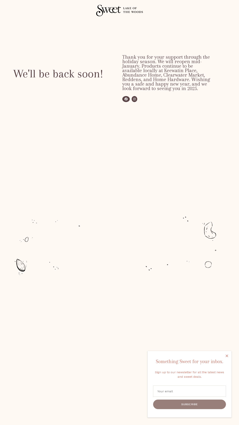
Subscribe (189, 404)
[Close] (227, 356)
